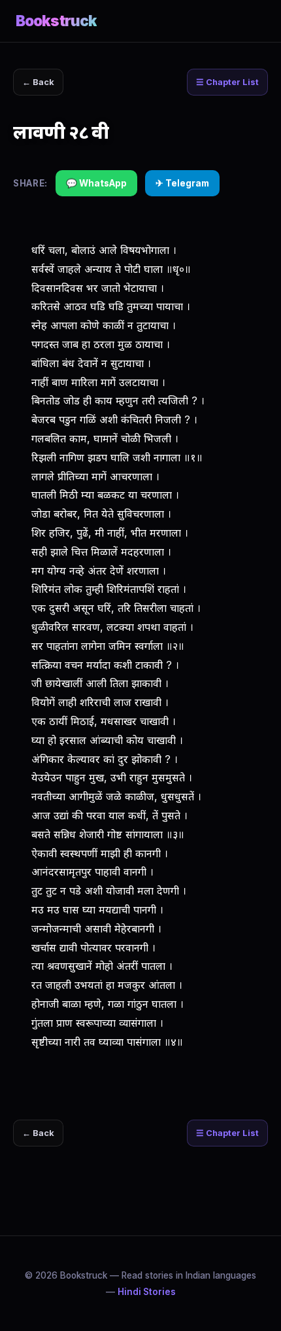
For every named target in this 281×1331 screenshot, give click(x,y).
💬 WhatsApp (96, 183)
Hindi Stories (147, 1292)
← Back (38, 82)
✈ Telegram (182, 183)
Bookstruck (56, 20)
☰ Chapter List (227, 82)
